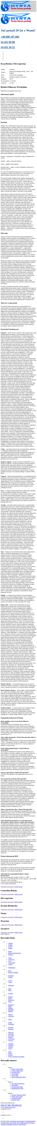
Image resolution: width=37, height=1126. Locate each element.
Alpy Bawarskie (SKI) (17, 1083)
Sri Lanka (11, 1035)
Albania (10, 943)
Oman (10, 1019)
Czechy (10, 964)
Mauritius (11, 1009)
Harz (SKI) (14, 1085)
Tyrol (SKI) (14, 1075)
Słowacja (10, 1032)
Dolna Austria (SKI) (17, 1069)
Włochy (10, 1055)
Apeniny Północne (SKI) (18, 1095)
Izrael (9, 990)
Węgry (10, 1053)
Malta (9, 1006)
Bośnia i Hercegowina (14, 953)
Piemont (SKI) (15, 1100)
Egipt (9, 971)
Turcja (10, 1048)
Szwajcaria (11, 1039)
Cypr (9, 961)
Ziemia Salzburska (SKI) (18, 1077)
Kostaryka (11, 1000)
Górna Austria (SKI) (17, 1070)
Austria (10, 948)
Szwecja (10, 1040)
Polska (10, 1022)
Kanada (10, 997)
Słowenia (11, 1034)
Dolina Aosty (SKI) (17, 1096)
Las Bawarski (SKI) (17, 1087)
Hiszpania (11, 985)
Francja (10, 977)
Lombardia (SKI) (16, 1098)
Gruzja (10, 982)
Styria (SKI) (14, 1074)
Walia (9, 1052)
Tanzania (10, 1045)
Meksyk (10, 1011)
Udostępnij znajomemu (7, 886)
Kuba (9, 1001)
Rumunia (10, 1029)
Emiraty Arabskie (13, 972)
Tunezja (10, 1047)
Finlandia (11, 975)
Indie (9, 988)
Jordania (10, 993)
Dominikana (11, 967)
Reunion (10, 1027)
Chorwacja (11, 959)
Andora (10, 945)
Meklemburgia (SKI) (17, 1088)
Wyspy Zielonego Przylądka (16, 1056)
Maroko (10, 1008)
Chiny (10, 958)
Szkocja (10, 1037)
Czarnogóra (11, 963)
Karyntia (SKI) (15, 1072)
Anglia (10, 946)
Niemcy (10, 1014)
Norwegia (11, 1016)
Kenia (10, 998)
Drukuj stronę (18, 886)
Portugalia (11, 1024)
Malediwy (11, 1005)
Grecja (10, 980)
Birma (10, 951)
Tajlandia (10, 1043)
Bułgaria (10, 954)
